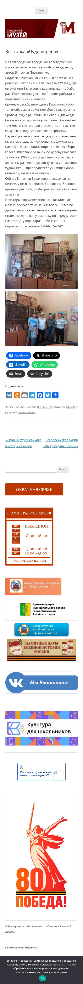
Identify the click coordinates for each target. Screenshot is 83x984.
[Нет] (78, 970)
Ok (42, 978)
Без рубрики (26, 412)
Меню (41, 10)
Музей (70, 407)
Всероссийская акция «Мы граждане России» (60, 446)
